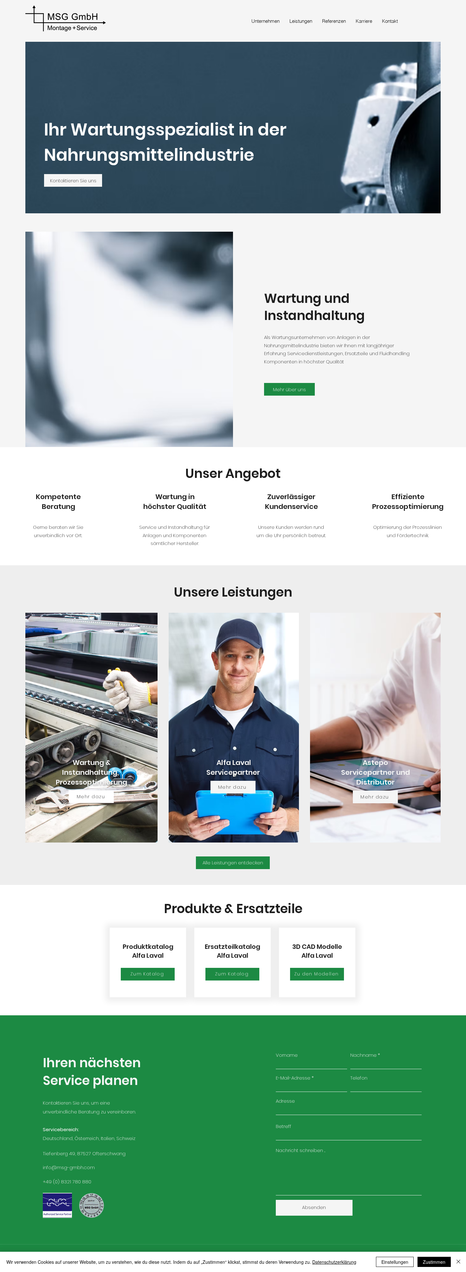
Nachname (363, 1055)
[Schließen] (458, 1262)
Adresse (285, 1101)
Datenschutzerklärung (334, 1262)
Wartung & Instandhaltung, (91, 767)
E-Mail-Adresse (293, 1077)
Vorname (287, 1055)
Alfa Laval (234, 763)
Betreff (283, 1126)
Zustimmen (434, 1262)
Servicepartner (234, 772)
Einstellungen (394, 1262)
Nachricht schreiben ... (300, 1150)
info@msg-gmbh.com (69, 1167)
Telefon (358, 1077)
